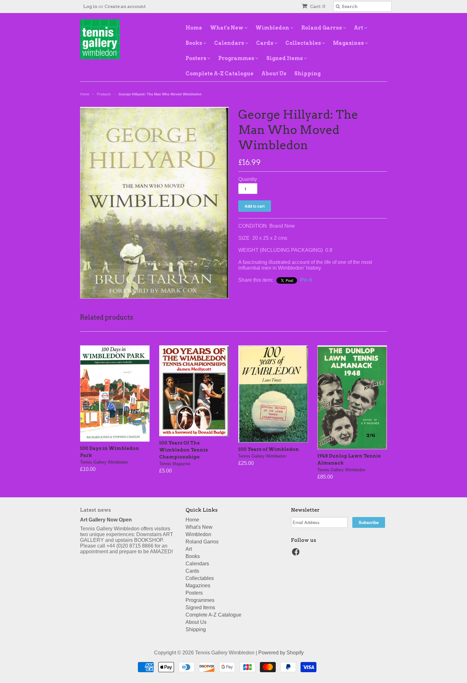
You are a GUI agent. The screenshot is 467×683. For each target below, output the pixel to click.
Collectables (303, 43)
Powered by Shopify (281, 652)
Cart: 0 (317, 6)
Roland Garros (322, 28)
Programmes (236, 58)
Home (194, 28)
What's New (227, 28)
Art (359, 28)
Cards (265, 43)
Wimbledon (272, 28)
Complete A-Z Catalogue (220, 74)
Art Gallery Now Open (106, 519)
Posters (196, 58)
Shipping (307, 74)
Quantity (247, 179)
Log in (90, 6)
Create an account (125, 6)
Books (194, 43)
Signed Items (285, 58)
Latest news (95, 510)
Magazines (349, 43)
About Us (273, 74)
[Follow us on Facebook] (296, 553)
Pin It (306, 280)
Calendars (229, 43)
